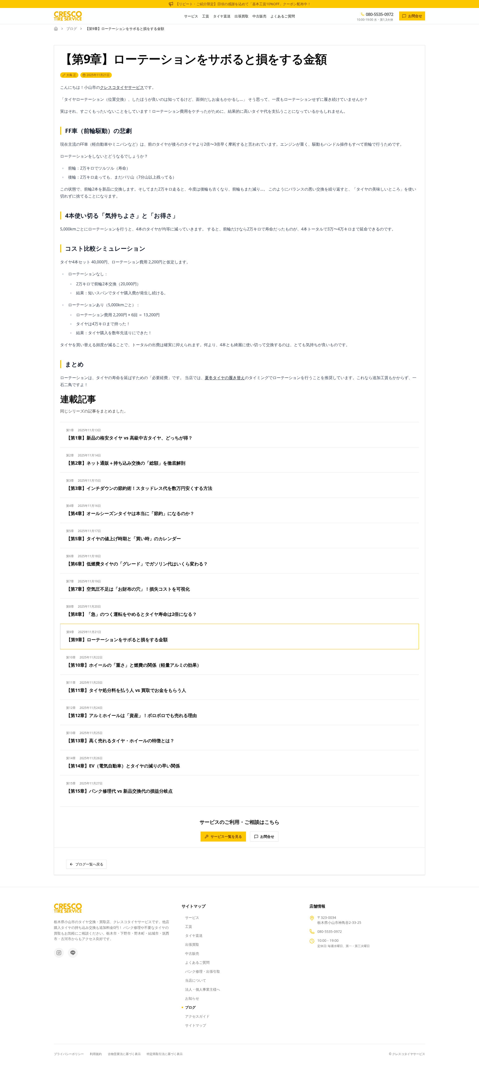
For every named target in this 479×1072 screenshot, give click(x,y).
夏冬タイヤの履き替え (225, 377)
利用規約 (96, 1054)
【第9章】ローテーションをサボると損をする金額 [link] (124, 28)
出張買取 (241, 16)
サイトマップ (195, 1025)
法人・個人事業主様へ (202, 989)
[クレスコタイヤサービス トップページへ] (68, 16)
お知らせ (192, 998)
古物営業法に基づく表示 (124, 1054)
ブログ (71, 28)
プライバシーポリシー (69, 1054)
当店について (195, 980)
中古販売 (259, 16)
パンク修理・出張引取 (202, 971)
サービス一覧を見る (226, 836)
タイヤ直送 (222, 16)
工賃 (205, 16)
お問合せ (267, 836)
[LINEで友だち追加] (73, 953)
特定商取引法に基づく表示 (165, 1054)
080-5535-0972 (329, 931)
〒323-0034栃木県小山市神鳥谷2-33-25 (339, 920)
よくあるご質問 (282, 16)
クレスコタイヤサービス (122, 87)
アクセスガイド (197, 1016)
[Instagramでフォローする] (59, 953)
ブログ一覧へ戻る (89, 864)
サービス (191, 16)
